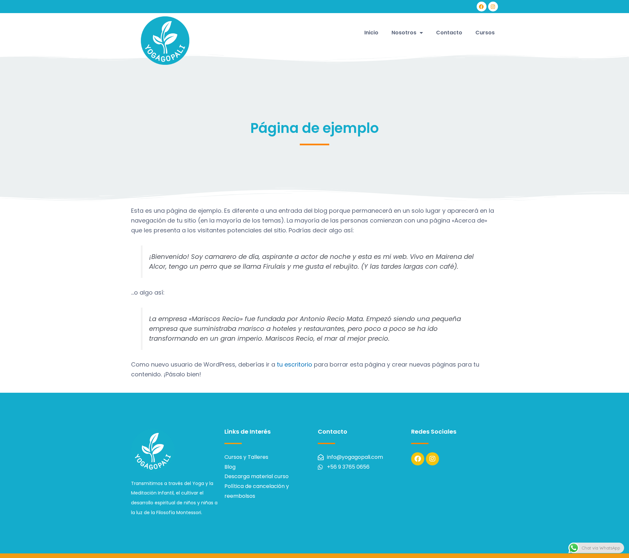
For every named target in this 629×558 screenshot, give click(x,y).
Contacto (449, 32)
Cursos (485, 32)
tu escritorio (294, 364)
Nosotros (403, 32)
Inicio (371, 32)
